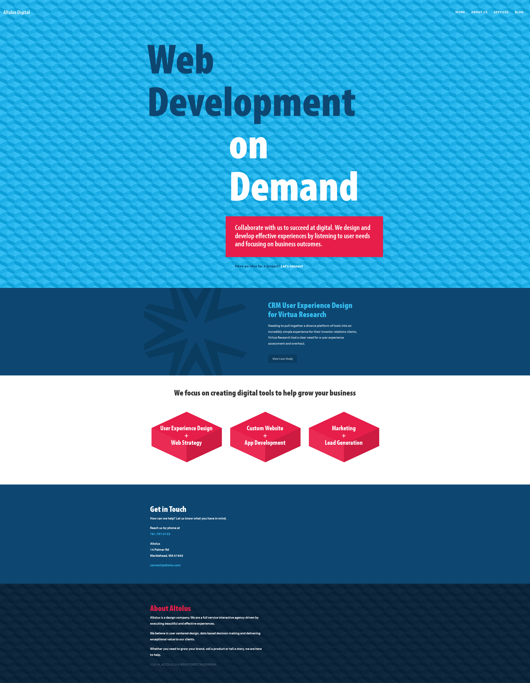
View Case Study (282, 359)
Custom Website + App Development (265, 435)
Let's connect (292, 266)
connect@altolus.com (165, 565)
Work (460, 12)
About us (479, 12)
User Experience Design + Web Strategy (186, 435)
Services (501, 12)
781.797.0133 (160, 534)
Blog (519, 12)
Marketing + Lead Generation (344, 435)
